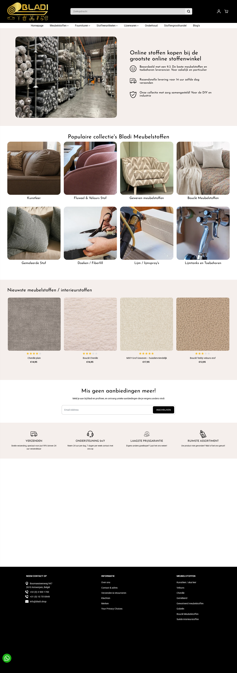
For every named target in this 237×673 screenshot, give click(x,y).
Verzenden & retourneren (113, 593)
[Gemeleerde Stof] (34, 233)
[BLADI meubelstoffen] (27, 11)
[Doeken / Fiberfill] (90, 233)
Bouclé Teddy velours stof (203, 358)
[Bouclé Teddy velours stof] (202, 324)
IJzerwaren (130, 25)
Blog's (196, 25)
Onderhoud (151, 25)
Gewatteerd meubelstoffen (190, 603)
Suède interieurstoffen (188, 619)
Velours (180, 587)
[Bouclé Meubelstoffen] (203, 168)
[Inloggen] (218, 11)
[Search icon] (188, 11)
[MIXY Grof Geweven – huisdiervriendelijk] (146, 324)
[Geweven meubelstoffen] (146, 168)
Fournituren (82, 25)
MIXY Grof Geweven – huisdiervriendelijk (146, 358)
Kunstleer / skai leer (186, 582)
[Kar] (226, 11)
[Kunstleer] (34, 168)
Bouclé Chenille (90, 358)
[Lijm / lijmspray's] (146, 233)
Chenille (180, 593)
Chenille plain (34, 358)
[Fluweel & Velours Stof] (90, 168)
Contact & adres (109, 587)
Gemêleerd (182, 598)
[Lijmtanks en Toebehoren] (203, 233)
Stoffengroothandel (175, 25)
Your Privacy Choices (111, 608)
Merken (105, 603)
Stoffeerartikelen (106, 25)
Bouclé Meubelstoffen (188, 614)
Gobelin (180, 608)
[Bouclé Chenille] (90, 324)
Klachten (105, 598)
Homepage (37, 25)
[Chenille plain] (34, 324)
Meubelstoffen (58, 25)
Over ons (105, 582)
